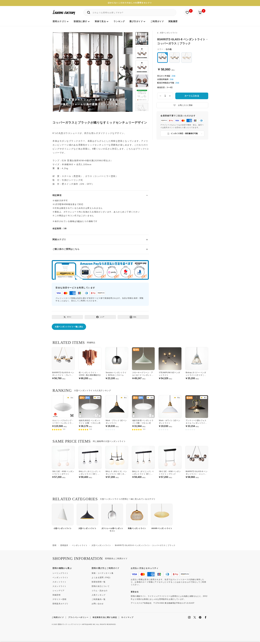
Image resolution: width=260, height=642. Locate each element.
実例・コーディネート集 (102, 573)
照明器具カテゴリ (60, 604)
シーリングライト (60, 573)
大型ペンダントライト (169, 33)
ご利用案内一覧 (98, 599)
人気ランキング (98, 595)
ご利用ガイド (58, 617)
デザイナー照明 (59, 599)
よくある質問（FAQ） (101, 577)
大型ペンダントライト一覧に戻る (69, 327)
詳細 (173, 76)
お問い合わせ (98, 604)
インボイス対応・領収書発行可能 (184, 133)
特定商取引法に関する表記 (105, 617)
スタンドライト (59, 586)
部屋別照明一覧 (98, 582)
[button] (59, 69)
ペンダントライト (60, 577)
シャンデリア (58, 591)
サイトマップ (127, 617)
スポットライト (59, 582)
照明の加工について (101, 586)
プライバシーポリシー (78, 617)
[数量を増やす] (170, 96)
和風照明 (56, 595)
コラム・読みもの (100, 591)
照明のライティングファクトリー (70, 624)
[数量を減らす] (160, 96)
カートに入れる (191, 96)
